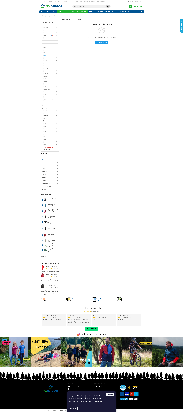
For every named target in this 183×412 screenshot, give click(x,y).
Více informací (73, 405)
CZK (141, 1)
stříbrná (50, 73)
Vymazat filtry (49, 148)
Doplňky (44, 174)
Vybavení (44, 171)
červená (50, 68)
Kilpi (50, 126)
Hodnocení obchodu (91, 308)
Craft (50, 131)
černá (50, 60)
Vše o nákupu (101, 1)
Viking (50, 141)
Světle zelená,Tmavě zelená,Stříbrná (50, 100)
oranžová (50, 76)
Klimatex (50, 118)
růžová (50, 78)
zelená (50, 55)
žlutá (50, 50)
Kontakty (93, 1)
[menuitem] (42, 11)
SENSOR (50, 115)
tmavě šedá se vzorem (50, 97)
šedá (50, 63)
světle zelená (50, 91)
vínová (50, 84)
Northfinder (50, 134)
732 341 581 (72, 388)
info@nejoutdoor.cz (74, 386)
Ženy (43, 159)
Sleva (50, 38)
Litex (50, 123)
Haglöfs (50, 144)
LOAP (50, 121)
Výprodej (44, 177)
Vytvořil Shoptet (45, 410)
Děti (43, 162)
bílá (50, 57)
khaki (50, 81)
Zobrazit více (91, 329)
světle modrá (50, 89)
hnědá (50, 70)
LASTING (50, 128)
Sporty (43, 168)
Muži (43, 157)
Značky (44, 189)
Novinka (50, 32)
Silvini (50, 136)
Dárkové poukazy (46, 186)
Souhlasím (110, 394)
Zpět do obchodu (101, 42)
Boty (43, 165)
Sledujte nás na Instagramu (93, 334)
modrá (50, 65)
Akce (50, 30)
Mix (50, 94)
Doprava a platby (83, 1)
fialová (50, 52)
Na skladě (50, 27)
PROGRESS (50, 113)
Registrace (135, 1)
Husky (50, 110)
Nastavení (73, 408)
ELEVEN (50, 139)
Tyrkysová (50, 86)
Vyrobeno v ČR (50, 35)
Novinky (44, 180)
